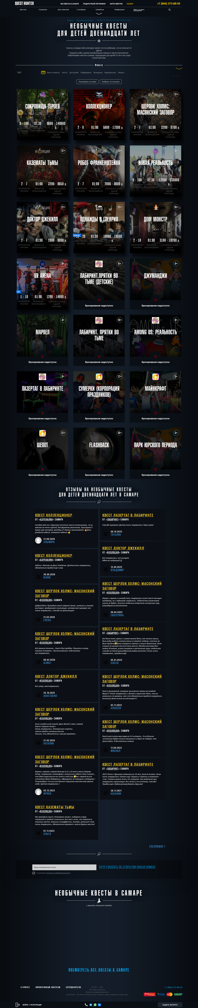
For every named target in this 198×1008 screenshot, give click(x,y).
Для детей (74, 72)
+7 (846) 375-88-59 (168, 3)
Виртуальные (110, 72)
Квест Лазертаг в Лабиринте (127, 515)
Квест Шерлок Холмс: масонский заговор (65, 593)
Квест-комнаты (53, 72)
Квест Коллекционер (53, 515)
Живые (121, 72)
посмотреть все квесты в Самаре (99, 969)
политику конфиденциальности (58, 873)
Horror (64, 72)
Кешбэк (130, 3)
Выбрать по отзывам (110, 81)
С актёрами (81, 9)
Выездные (98, 72)
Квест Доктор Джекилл (56, 676)
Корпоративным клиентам (48, 987)
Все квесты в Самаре (70, 3)
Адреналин (46, 519)
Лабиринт (112, 519)
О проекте (25, 987)
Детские (23, 9)
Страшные (43, 9)
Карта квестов (116, 3)
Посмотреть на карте (87, 81)
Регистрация (35, 1005)
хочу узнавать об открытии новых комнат (127, 867)
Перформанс (120, 9)
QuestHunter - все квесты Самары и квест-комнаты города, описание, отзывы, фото (97, 994)
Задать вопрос (170, 1005)
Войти (25, 1005)
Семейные (100, 9)
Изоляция (46, 600)
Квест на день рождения (138, 10)
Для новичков (63, 9)
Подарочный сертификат (94, 3)
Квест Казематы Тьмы (54, 806)
